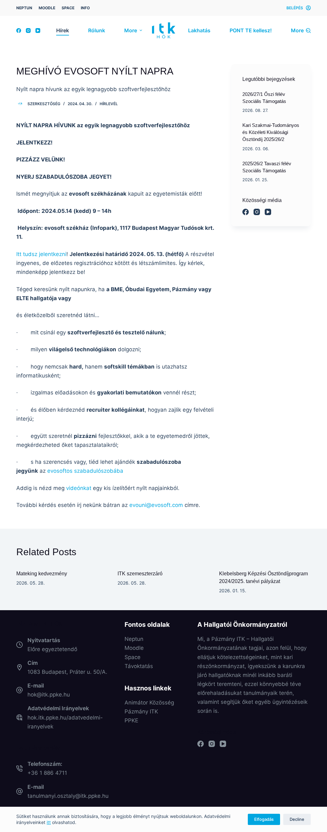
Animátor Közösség (149, 702)
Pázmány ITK (141, 711)
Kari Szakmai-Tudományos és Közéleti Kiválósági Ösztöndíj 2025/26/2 (270, 132)
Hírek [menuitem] (62, 30)
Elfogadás (264, 819)
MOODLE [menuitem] (47, 7)
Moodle (134, 648)
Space (133, 657)
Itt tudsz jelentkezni (41, 254)
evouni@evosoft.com (156, 505)
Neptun (134, 639)
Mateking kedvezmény (41, 573)
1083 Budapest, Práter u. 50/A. (67, 672)
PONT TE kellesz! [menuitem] (251, 30)
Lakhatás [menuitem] (199, 30)
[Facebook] (18, 30)
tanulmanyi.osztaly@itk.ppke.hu (68, 796)
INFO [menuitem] (85, 7)
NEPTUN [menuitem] (24, 7)
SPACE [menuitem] (68, 7)
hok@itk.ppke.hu (48, 694)
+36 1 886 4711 (47, 773)
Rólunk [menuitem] (96, 30)
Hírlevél (109, 103)
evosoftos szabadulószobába (85, 471)
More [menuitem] (130, 30)
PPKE (131, 720)
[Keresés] (308, 30)
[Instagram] (28, 30)
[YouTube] (37, 30)
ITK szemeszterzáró (140, 573)
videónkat (78, 488)
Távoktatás (139, 666)
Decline (297, 819)
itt (49, 822)
